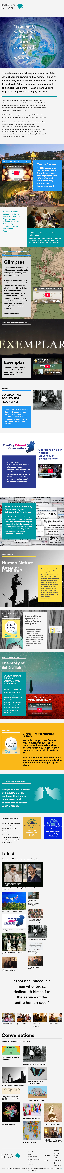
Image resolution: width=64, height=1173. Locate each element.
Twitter (46, 1160)
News (29, 1154)
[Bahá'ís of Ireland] (12, 6)
